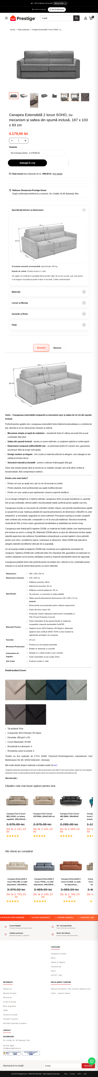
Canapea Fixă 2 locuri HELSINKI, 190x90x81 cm (69, 816)
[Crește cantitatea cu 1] (25, 140)
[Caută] (76, 18)
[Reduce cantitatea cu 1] (12, 140)
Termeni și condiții (10, 1015)
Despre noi (7, 989)
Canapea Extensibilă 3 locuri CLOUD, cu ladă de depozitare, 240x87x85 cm (71, 882)
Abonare (88, 1065)
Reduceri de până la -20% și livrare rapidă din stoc (71, 989)
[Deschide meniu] (6, 18)
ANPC (79, 1074)
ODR (85, 1074)
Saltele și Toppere (58, 962)
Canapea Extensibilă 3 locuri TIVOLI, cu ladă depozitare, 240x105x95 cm (44, 882)
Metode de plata (9, 993)
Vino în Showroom (58, 9)
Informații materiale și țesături (15, 1023)
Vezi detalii (57, 174)
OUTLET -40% (56, 975)
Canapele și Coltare (58, 954)
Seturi (53, 971)
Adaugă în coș (27, 163)
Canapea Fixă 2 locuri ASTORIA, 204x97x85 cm (44, 815)
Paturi (53, 958)
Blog (65, 1074)
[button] (68, 162)
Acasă (12, 30)
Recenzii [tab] (57, 348)
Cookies (72, 1074)
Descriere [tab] (41, 348)
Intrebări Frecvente (10, 1019)
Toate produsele (23, 30)
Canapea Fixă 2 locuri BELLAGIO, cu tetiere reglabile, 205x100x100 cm (16, 817)
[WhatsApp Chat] (91, 1061)
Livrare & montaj (9, 1002)
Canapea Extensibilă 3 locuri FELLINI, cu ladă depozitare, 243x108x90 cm (17, 882)
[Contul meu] (85, 18)
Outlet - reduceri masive (60, 993)
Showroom (7, 997)
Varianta (13, 147)
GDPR (5, 1010)
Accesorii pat (56, 967)
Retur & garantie (9, 1006)
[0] (90, 18)
